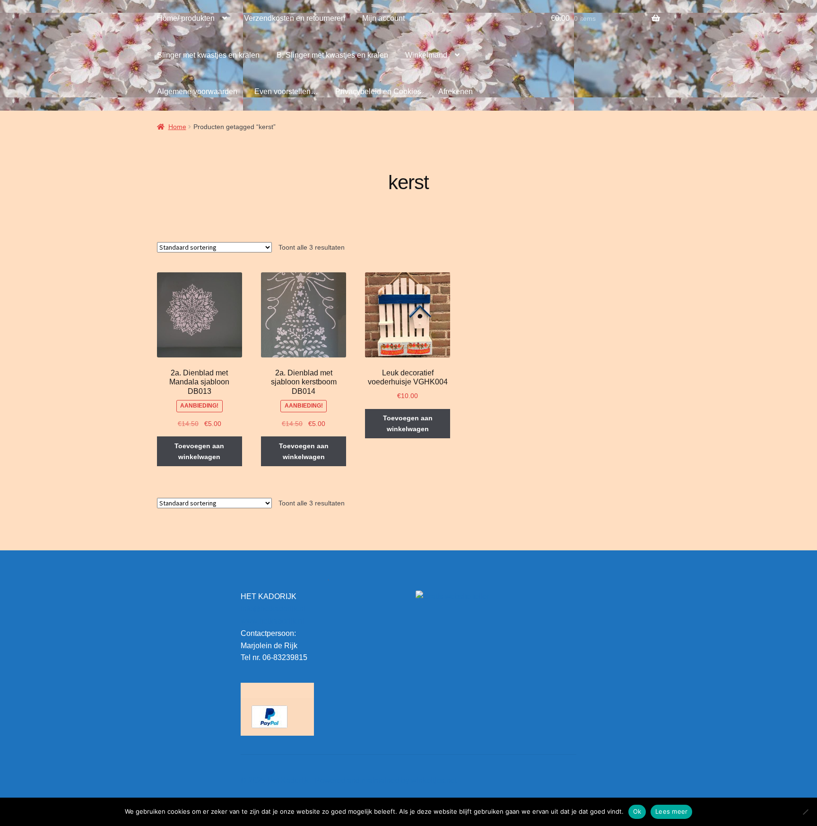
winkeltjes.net (434, 780)
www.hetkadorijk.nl (272, 621)
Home (177, 126)
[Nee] (805, 812)
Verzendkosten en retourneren (294, 18)
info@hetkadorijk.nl (273, 609)
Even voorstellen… (286, 91)
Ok (637, 811)
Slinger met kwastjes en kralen (208, 55)
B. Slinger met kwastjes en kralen (332, 55)
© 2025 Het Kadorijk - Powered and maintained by (326, 780)
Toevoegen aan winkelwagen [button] (199, 451)
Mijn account (383, 18)
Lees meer (671, 811)
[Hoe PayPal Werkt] (277, 716)
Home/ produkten (186, 18)
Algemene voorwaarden (197, 91)
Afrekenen (455, 91)
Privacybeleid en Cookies (378, 91)
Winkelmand (426, 55)
